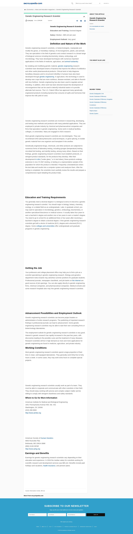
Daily (95, 526)
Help (50, 526)
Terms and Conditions (86, 526)
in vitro (37, 159)
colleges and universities (45, 226)
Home (37, 526)
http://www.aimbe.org (33, 413)
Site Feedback (58, 526)
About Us (44, 526)
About (97, 26)
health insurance (49, 466)
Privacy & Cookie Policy (70, 526)
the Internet (76, 280)
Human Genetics (47, 438)
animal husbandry (71, 61)
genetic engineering (65, 66)
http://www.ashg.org (32, 449)
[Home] (33, 3)
